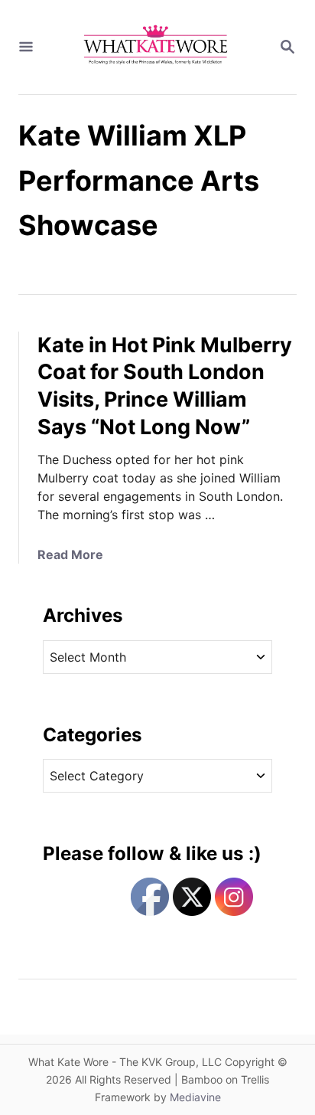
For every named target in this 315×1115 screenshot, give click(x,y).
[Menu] (26, 47)
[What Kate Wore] (156, 47)
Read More (70, 554)
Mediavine (195, 1097)
